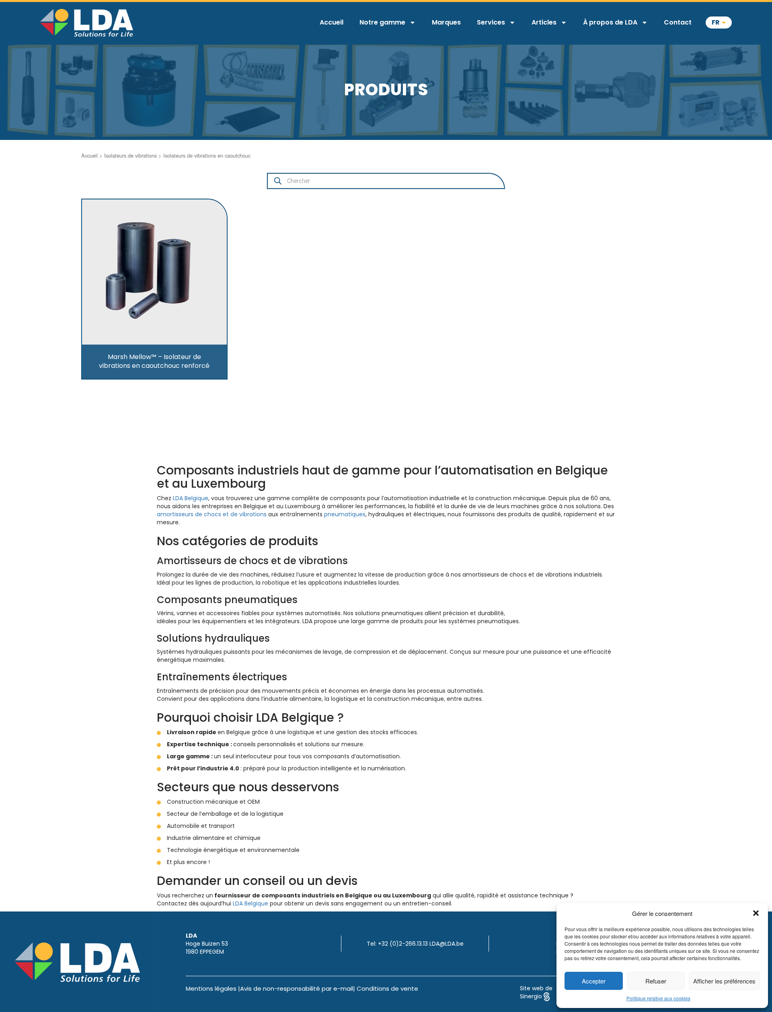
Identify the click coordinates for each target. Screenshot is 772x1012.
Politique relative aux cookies (658, 998)
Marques (446, 22)
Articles (544, 22)
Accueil (331, 22)
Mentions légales (211, 988)
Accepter (594, 981)
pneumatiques (344, 514)
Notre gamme (382, 22)
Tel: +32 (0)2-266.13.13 (397, 944)
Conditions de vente (387, 988)
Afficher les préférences (724, 981)
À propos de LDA (610, 22)
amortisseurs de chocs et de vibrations (212, 514)
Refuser (655, 981)
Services (491, 22)
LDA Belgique (190, 498)
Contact (678, 22)
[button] (756, 913)
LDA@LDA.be (446, 944)
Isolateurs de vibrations (130, 155)
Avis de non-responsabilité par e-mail (296, 988)
